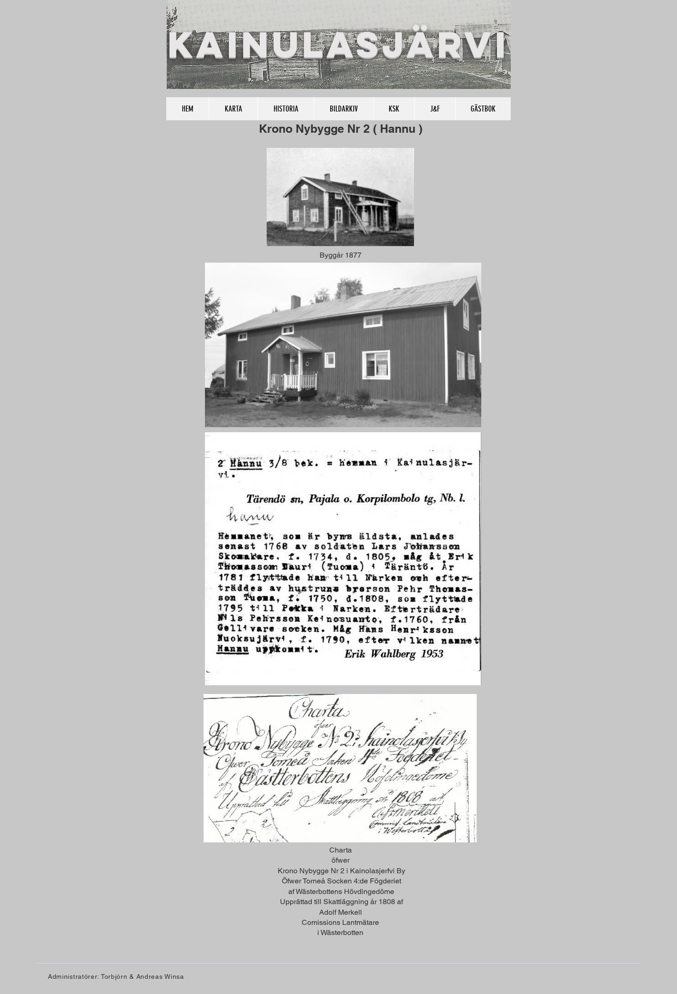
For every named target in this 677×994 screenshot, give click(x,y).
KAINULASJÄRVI (338, 44)
